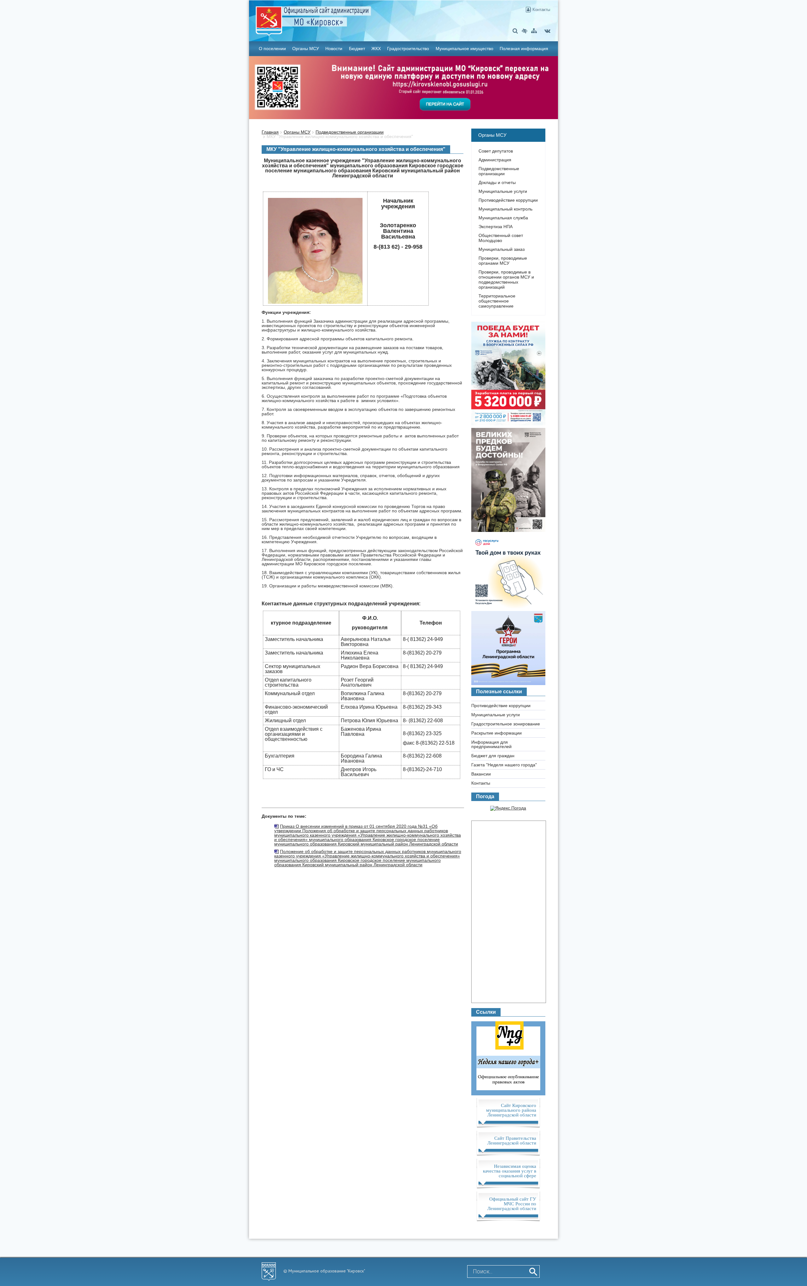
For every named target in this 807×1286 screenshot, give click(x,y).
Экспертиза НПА (496, 226)
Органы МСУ (305, 48)
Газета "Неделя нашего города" (504, 764)
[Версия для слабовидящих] (524, 30)
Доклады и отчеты (497, 182)
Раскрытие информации (496, 732)
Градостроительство (408, 48)
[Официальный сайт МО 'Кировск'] (352, 16)
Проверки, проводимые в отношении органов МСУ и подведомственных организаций (506, 279)
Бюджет (357, 48)
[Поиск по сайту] (515, 30)
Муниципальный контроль (505, 208)
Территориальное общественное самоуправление (497, 301)
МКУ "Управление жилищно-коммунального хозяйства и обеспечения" (340, 136)
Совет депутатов (496, 150)
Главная (270, 132)
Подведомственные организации (350, 132)
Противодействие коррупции (508, 200)
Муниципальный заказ (502, 249)
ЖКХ (376, 48)
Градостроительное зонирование (505, 723)
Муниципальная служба (503, 217)
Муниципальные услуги (503, 191)
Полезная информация (524, 48)
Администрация (495, 159)
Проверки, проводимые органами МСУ (503, 261)
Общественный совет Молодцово (501, 238)
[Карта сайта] (534, 30)
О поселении (272, 48)
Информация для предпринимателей (491, 744)
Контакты (540, 9)
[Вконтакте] (547, 30)
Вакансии (481, 773)
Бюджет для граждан (492, 755)
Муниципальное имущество (464, 48)
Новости (333, 48)
